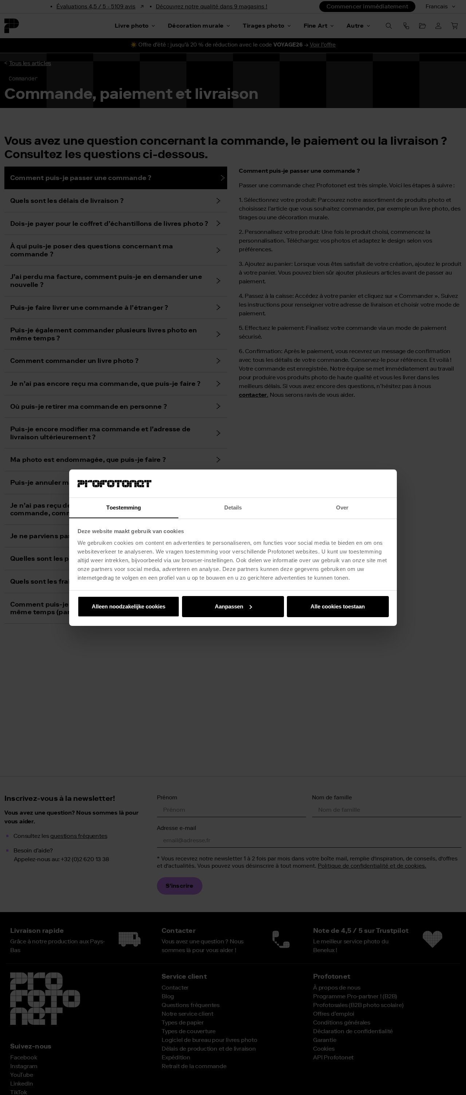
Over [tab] (342, 507)
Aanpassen (229, 606)
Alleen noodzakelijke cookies (128, 606)
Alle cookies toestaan (338, 606)
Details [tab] (233, 507)
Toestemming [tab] (123, 507)
